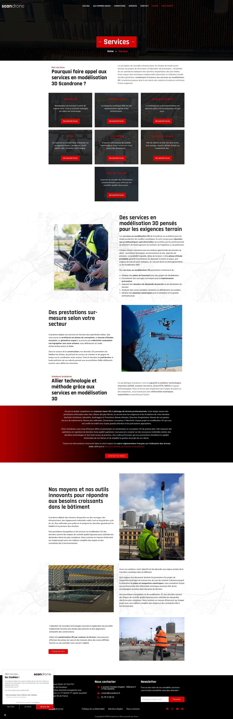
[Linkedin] (182, 709)
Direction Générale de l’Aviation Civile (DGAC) (124, 446)
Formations (119, 5)
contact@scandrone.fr (110, 693)
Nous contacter (133, 709)
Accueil (86, 5)
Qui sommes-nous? (102, 5)
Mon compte (167, 5)
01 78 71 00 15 (107, 697)
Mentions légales (115, 709)
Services (133, 5)
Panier (155, 5)
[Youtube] (177, 709)
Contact (144, 5)
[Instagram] (172, 709)
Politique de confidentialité (93, 709)
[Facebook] (167, 709)
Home (110, 51)
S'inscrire (176, 699)
